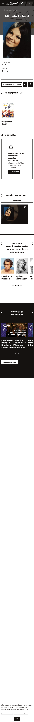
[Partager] (25, 84)
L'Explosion (6, 122)
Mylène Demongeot (21, 277)
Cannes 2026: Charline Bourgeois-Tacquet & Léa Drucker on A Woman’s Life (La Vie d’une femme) (13, 344)
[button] (25, 207)
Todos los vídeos (9, 362)
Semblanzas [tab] (17, 200)
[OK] (17, 719)
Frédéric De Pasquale (6, 277)
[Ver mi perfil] (29, 4)
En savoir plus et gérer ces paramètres (14, 714)
